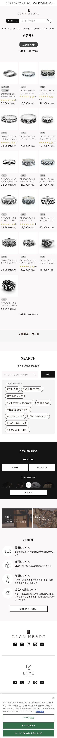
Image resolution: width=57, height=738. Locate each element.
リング (12, 28)
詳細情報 (40, 711)
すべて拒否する (28, 725)
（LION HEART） (50, 28)
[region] (28, 716)
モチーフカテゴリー (24, 28)
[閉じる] (53, 698)
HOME (5, 28)
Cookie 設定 (28, 717)
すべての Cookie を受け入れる (28, 733)
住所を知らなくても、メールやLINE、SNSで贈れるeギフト (30, 3)
